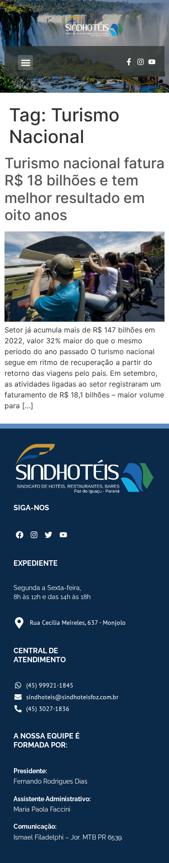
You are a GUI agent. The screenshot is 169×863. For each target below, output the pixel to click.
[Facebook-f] (129, 62)
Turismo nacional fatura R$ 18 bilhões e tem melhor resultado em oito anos (84, 189)
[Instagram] (140, 62)
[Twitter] (48, 535)
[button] (25, 62)
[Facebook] (20, 535)
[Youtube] (152, 62)
